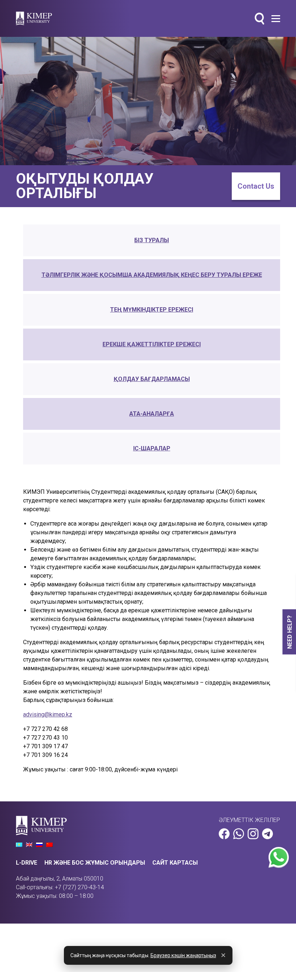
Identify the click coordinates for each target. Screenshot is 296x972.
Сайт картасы (175, 862)
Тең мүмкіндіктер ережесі (151, 309)
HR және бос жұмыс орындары (94, 862)
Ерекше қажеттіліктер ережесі (152, 344)
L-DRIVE (26, 862)
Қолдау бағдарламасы (152, 379)
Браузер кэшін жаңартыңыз (183, 955)
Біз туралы (151, 240)
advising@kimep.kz (47, 714)
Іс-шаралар (151, 448)
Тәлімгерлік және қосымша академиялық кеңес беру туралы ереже (152, 274)
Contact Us (256, 186)
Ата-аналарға (151, 413)
